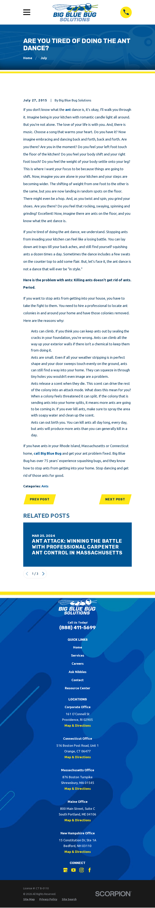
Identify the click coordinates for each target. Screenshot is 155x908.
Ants (44, 486)
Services (77, 655)
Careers (78, 663)
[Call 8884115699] (126, 12)
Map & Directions (77, 725)
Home (77, 647)
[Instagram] (81, 870)
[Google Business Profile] (65, 870)
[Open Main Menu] (26, 12)
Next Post (115, 499)
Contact (77, 680)
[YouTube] (73, 870)
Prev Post (40, 499)
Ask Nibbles (77, 672)
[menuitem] (29, 899)
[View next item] (43, 574)
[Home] (75, 12)
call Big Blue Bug (47, 453)
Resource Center (77, 688)
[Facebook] (89, 870)
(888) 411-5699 (77, 627)
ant (68, 110)
